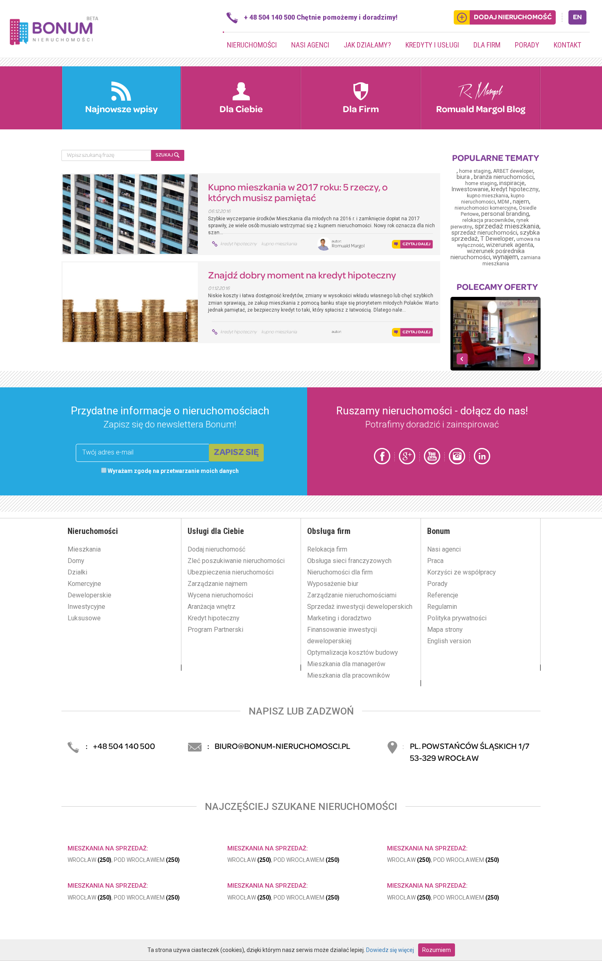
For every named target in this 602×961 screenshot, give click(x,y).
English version (449, 641)
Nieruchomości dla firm (340, 572)
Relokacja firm (327, 549)
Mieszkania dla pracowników (348, 675)
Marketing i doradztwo (339, 618)
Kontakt (567, 45)
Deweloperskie (89, 595)
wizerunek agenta (509, 245)
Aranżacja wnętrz (211, 607)
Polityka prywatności (457, 618)
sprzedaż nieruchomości (484, 232)
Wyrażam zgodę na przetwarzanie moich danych (172, 471)
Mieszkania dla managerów (346, 664)
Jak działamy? (367, 45)
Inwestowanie (470, 189)
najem (521, 201)
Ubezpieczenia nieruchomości (231, 572)
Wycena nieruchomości (220, 595)
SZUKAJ (165, 155)
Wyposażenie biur (332, 584)
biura (464, 177)
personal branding (505, 213)
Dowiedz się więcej (390, 950)
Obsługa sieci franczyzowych (349, 561)
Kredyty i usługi (432, 45)
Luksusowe (84, 618)
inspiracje (512, 183)
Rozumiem (436, 950)
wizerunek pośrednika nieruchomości (487, 254)
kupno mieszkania (279, 244)
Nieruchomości (252, 45)
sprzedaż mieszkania (507, 226)
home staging (475, 171)
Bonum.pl (53, 30)
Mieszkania (84, 549)
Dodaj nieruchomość (216, 549)
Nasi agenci (310, 45)
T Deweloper (497, 238)
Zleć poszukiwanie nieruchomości (236, 561)
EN (577, 17)
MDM (504, 202)
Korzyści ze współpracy (461, 572)
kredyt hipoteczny (238, 244)
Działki (77, 572)
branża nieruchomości (504, 177)
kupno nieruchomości (493, 199)
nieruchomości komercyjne (485, 208)
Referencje (442, 595)
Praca (435, 561)
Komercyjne (84, 584)
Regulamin (442, 607)
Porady (527, 45)
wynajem (505, 257)
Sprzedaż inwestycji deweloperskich (359, 607)
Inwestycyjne (86, 607)
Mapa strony (445, 629)
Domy (76, 561)
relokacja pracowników (488, 220)
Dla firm (486, 45)
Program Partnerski (215, 629)
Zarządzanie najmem (217, 584)
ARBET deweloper (513, 171)
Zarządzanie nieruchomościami (351, 595)
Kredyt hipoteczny (214, 618)
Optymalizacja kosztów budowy (352, 652)
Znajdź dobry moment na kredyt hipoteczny (302, 276)
